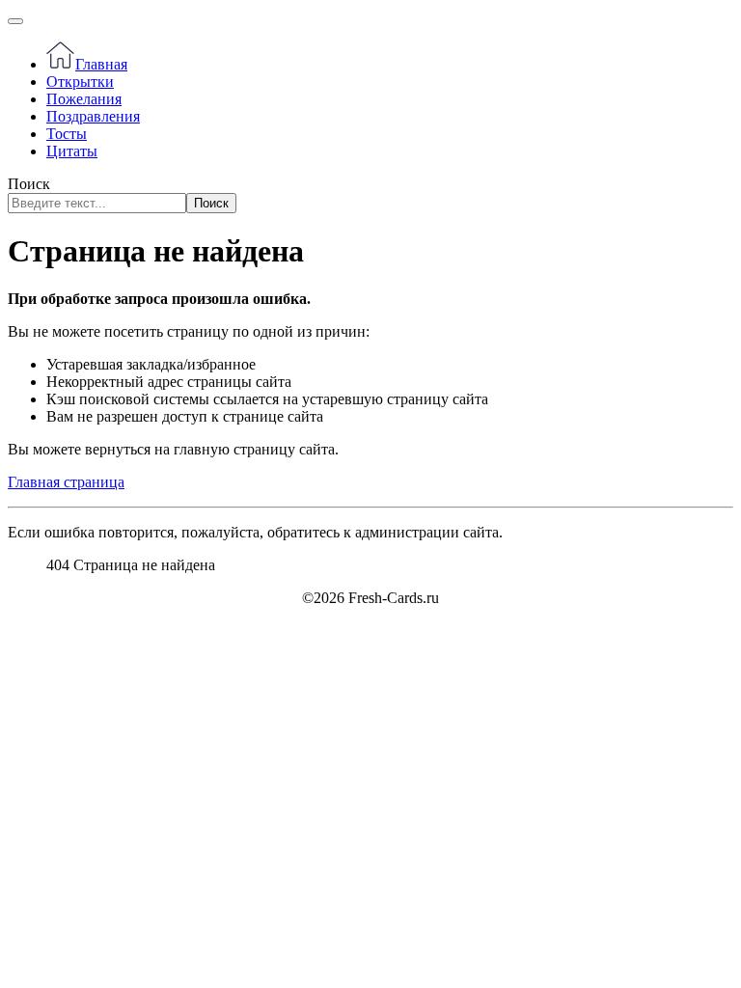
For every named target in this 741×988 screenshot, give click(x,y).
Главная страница (66, 482)
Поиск (29, 184)
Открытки (80, 81)
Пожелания (84, 99)
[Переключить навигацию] (15, 21)
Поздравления (93, 116)
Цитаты (71, 151)
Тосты (66, 133)
